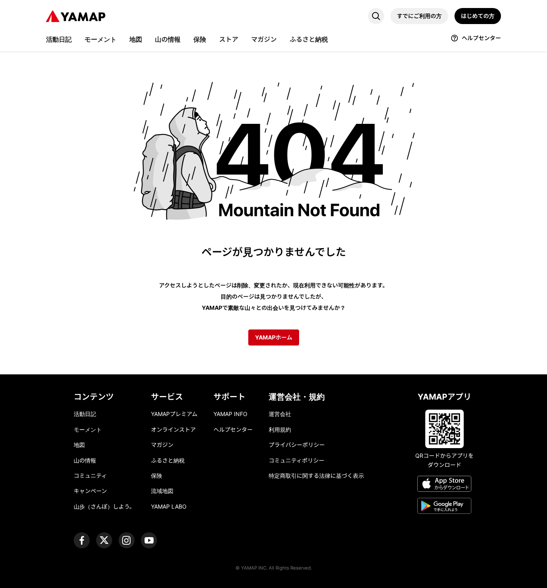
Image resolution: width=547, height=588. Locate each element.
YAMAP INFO (230, 413)
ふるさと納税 (168, 460)
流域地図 (162, 490)
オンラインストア (173, 429)
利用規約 (280, 429)
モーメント (88, 429)
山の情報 (85, 460)
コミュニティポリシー (296, 460)
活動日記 (85, 413)
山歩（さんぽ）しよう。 (104, 506)
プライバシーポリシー (297, 444)
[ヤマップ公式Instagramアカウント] (127, 540)
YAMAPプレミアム (174, 413)
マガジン (162, 444)
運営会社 (280, 413)
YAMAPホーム (273, 337)
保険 (156, 475)
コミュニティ (90, 475)
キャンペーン (90, 490)
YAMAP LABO (169, 506)
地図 (79, 444)
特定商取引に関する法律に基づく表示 (316, 475)
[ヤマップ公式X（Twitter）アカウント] (104, 540)
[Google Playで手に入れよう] (444, 507)
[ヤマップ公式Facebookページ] (82, 540)
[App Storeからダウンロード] (444, 485)
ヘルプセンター (233, 429)
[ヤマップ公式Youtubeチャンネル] (149, 540)
